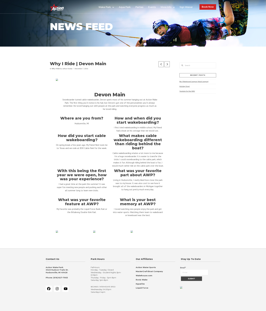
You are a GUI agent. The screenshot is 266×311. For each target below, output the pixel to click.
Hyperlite (140, 284)
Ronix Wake (141, 280)
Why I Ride (56, 68)
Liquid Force (142, 288)
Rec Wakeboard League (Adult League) (194, 81)
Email (183, 268)
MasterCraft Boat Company (149, 271)
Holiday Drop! (184, 86)
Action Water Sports (146, 267)
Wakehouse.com (144, 276)
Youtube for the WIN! (187, 91)
